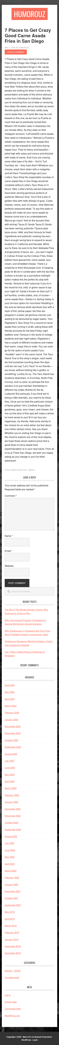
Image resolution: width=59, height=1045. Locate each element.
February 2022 (12, 877)
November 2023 (13, 733)
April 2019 (10, 918)
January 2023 (11, 801)
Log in (8, 995)
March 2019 (10, 925)
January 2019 (11, 939)
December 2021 (13, 891)
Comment (11, 495)
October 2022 (11, 822)
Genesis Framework (43, 1036)
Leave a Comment (15, 52)
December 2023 (13, 726)
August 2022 (11, 836)
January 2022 (11, 884)
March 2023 (10, 788)
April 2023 (10, 781)
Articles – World (12, 970)
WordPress (26, 1039)
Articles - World (26, 470)
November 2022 (13, 815)
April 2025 (10, 685)
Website (9, 566)
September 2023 (13, 747)
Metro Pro (27, 1036)
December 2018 (13, 946)
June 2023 (10, 767)
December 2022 (13, 808)
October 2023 (11, 740)
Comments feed (13, 1008)
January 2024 (11, 719)
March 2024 (10, 705)
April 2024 (10, 699)
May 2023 (10, 774)
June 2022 (10, 850)
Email (8, 551)
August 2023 (11, 753)
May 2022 (10, 856)
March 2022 (10, 870)
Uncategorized (12, 977)
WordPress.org (12, 1015)
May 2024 (10, 692)
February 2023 (12, 795)
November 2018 (13, 953)
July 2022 (9, 843)
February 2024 (12, 712)
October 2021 (11, 898)
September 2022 (13, 829)
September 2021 (13, 905)
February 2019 (12, 932)
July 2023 (9, 760)
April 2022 (10, 863)
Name (9, 536)
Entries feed (10, 1001)
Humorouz (29, 13)
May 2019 (10, 911)
